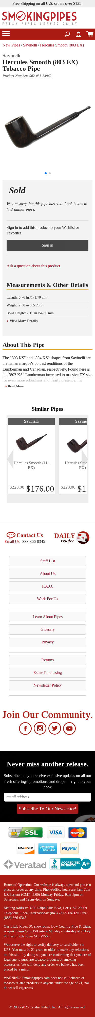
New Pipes (11, 45)
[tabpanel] (31, 456)
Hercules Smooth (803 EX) (62, 45)
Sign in (47, 245)
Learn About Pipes (48, 617)
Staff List (47, 561)
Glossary (48, 629)
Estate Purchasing (47, 672)
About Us (47, 573)
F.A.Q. (47, 586)
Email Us (12, 541)
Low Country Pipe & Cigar (70, 926)
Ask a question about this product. (34, 266)
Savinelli (30, 45)
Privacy (48, 642)
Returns (47, 660)
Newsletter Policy (47, 685)
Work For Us (47, 599)
